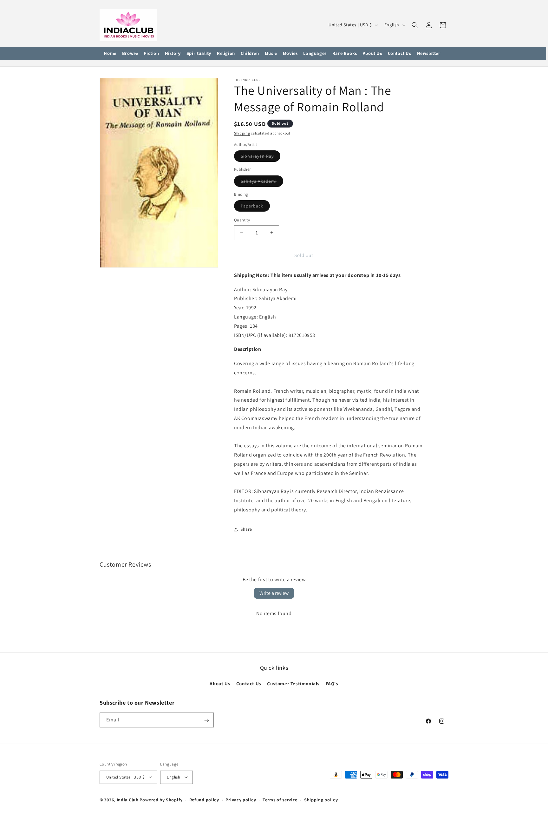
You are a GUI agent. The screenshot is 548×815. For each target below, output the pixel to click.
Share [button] (246, 529)
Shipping (242, 133)
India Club (128, 799)
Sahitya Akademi (262, 182)
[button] (130, 53)
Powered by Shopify (161, 799)
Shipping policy (321, 799)
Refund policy (204, 799)
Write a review (274, 593)
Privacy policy (240, 799)
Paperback (255, 207)
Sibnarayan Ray (260, 157)
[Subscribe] (206, 720)
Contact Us (248, 683)
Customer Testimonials (293, 683)
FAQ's (332, 683)
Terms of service (280, 799)
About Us (220, 683)
